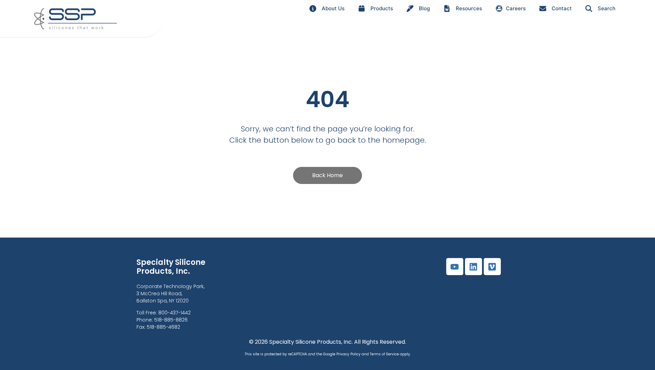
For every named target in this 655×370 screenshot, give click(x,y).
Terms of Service (384, 354)
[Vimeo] (492, 266)
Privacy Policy (348, 354)
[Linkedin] (473, 266)
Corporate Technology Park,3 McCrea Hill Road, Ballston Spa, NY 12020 (170, 293)
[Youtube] (454, 266)
